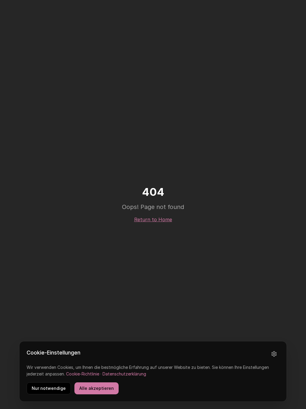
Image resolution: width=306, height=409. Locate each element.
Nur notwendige (49, 388)
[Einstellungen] (274, 354)
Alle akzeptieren (96, 388)
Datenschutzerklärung (124, 373)
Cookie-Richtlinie (82, 373)
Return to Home (153, 219)
